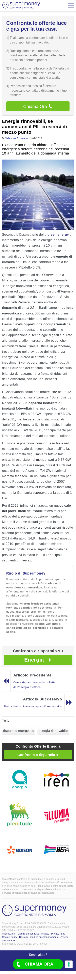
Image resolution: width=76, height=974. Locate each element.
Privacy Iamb (58, 933)
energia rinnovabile (53, 730)
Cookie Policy (9, 937)
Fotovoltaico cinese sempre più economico (33, 706)
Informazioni (9, 933)
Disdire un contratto (28, 933)
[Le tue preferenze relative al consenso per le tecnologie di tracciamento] (69, 964)
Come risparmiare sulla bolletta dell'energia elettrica (34, 685)
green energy (58, 234)
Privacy (45, 933)
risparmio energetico (18, 730)
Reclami (23, 937)
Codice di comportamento (44, 937)
